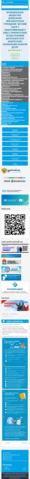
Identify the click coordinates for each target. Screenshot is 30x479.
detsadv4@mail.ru (15, 58)
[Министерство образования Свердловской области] (11, 191)
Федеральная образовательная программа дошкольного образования (12, 118)
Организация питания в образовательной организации (14, 97)
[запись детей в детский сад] (15, 248)
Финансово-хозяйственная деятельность (10, 86)
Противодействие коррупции (15, 139)
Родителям (5, 104)
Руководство (6, 75)
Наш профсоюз (15, 148)
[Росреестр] (11, 277)
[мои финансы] (15, 181)
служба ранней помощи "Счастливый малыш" (13, 120)
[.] (15, 305)
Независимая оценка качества (9, 105)
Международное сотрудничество (12, 95)
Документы (6, 72)
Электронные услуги (15, 134)
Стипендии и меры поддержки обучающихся (11, 92)
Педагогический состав (9, 77)
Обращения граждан (15, 144)
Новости (4, 64)
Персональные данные (8, 115)
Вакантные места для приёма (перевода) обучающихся (11, 89)
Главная (4, 63)
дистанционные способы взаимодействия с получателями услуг (12, 113)
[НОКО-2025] (15, 224)
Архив (15, 163)
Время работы (8, 459)
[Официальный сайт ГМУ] (11, 170)
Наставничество (6, 107)
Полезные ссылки (6, 123)
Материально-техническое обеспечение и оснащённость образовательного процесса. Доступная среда (14, 80)
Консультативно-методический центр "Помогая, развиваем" (13, 110)
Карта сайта (8, 453)
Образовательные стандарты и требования (11, 100)
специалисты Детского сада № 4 (10, 121)
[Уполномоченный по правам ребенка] (11, 255)
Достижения (15, 153)
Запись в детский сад (7, 102)
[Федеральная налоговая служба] (11, 269)
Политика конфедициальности (12, 455)
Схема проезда (8, 457)
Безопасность (15, 129)
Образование (6, 74)
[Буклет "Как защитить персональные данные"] (15, 287)
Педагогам (5, 124)
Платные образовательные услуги (13, 83)
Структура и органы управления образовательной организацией (11, 70)
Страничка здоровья (15, 158)
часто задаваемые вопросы (9, 108)
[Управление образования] (11, 262)
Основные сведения (8, 67)
